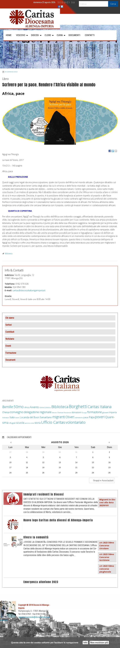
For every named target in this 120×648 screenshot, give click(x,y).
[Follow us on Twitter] (62, 6)
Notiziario (9, 338)
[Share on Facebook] (110, 151)
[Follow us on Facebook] (59, 6)
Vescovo (20, 35)
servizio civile (29, 423)
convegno (16, 412)
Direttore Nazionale (64, 413)
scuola (20, 422)
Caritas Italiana (100, 406)
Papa (92, 417)
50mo (19, 406)
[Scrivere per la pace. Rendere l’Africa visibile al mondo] (60, 121)
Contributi (9, 331)
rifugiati (12, 423)
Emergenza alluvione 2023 (40, 582)
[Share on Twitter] (113, 151)
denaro (54, 413)
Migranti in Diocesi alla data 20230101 (107, 502)
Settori (8, 324)
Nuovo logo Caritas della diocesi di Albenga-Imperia (58, 520)
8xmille (7, 406)
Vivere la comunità (35, 537)
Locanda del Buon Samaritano (36, 417)
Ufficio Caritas (53, 422)
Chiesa (5, 412)
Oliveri (70, 417)
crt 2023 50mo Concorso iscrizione (106, 557)
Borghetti (78, 406)
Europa (84, 413)
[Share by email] (116, 151)
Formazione (10, 352)
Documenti (74, 35)
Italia (12, 417)
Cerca (113, 3)
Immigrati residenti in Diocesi (43, 494)
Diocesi (35, 35)
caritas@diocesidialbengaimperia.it (28, 290)
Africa (26, 407)
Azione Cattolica (45, 407)
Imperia (113, 412)
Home (8, 35)
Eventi (8, 345)
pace (85, 417)
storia (38, 422)
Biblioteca (8, 253)
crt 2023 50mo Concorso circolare (106, 545)
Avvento (34, 407)
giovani (105, 412)
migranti (58, 416)
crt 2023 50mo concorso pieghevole (106, 569)
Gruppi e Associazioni (102, 480)
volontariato (76, 422)
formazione (94, 412)
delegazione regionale (37, 412)
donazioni (76, 412)
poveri (100, 416)
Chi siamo (9, 317)
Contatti (90, 35)
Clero (48, 35)
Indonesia (5, 418)
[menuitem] (8, 35)
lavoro (17, 418)
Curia (60, 35)
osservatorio (79, 418)
